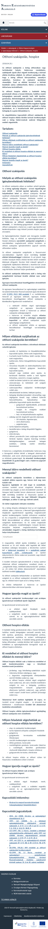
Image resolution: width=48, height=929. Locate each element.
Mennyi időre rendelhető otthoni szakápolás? (20, 145)
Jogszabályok (7, 165)
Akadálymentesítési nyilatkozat (34, 916)
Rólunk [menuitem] (4, 30)
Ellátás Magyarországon (26, 48)
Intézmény (6, 163)
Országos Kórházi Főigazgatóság (26, 888)
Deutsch (4, 14)
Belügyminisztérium (21, 882)
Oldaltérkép (18, 916)
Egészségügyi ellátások (10, 51)
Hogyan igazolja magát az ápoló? (15, 147)
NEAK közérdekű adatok (22, 894)
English (10, 14)
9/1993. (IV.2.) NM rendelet (18, 294)
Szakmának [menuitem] (6, 43)
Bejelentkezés (40, 15)
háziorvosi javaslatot (16, 550)
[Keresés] (45, 23)
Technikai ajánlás (8, 900)
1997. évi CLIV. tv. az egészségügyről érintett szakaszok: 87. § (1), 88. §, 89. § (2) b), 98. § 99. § (27, 843)
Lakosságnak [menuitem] (6, 36)
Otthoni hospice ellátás (11, 149)
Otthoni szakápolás (9, 133)
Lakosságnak (12, 48)
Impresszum (8, 916)
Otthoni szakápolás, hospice (29, 51)
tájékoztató (20, 572)
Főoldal (3, 48)
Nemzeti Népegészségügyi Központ (27, 885)
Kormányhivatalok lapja (22, 891)
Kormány (17, 879)
